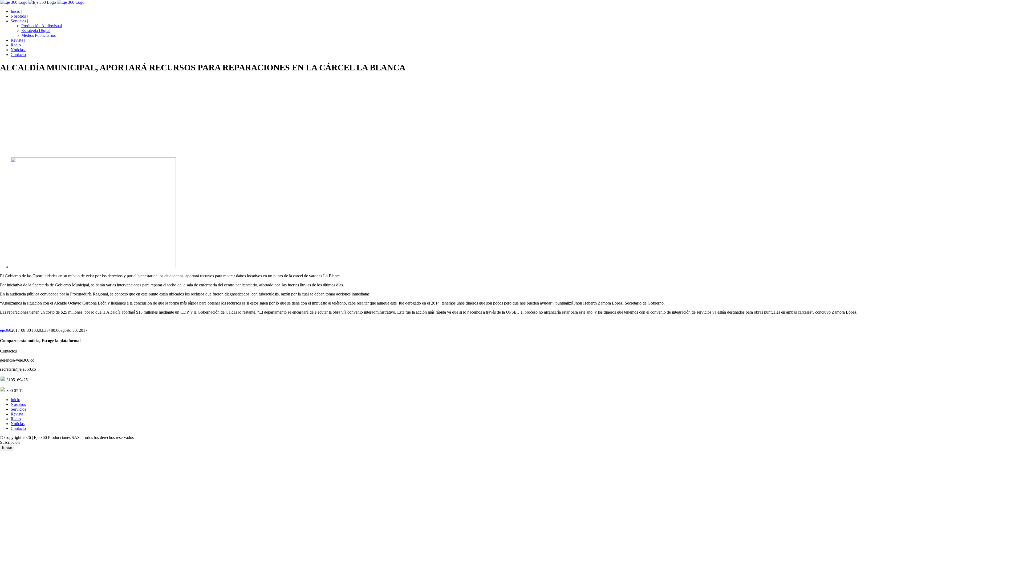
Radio (16, 419)
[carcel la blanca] (93, 267)
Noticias (18, 423)
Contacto (18, 428)
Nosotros (18, 404)
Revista (17, 414)
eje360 (5, 330)
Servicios (18, 409)
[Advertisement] (511, 115)
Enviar (7, 448)
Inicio (15, 399)
